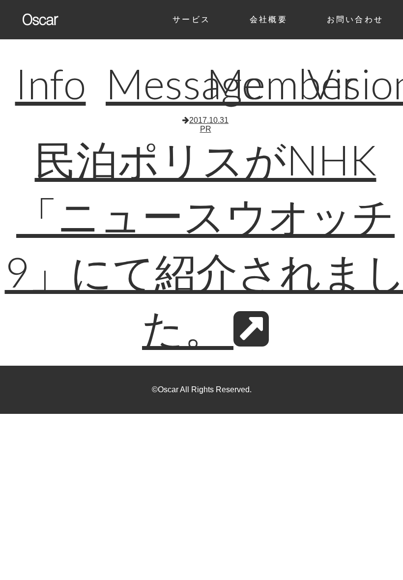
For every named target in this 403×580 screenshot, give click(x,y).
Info (50, 83)
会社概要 (269, 19)
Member (282, 83)
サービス (191, 19)
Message (184, 83)
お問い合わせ (355, 19)
